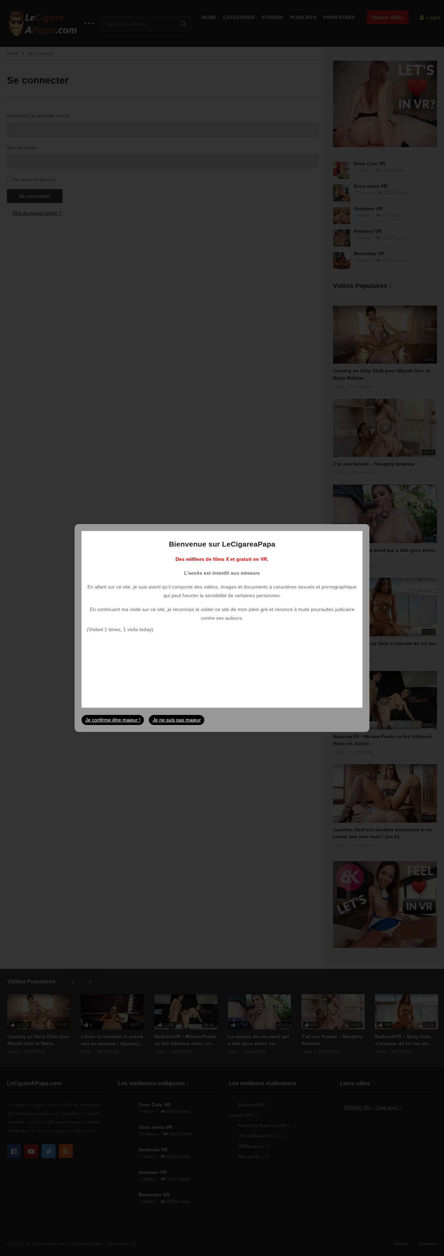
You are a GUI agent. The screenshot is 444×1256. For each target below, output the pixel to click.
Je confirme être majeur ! (112, 720)
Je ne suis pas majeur (177, 720)
